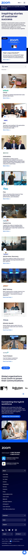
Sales (4, 520)
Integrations (6, 484)
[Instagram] (16, 530)
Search (6, 66)
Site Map (9, 543)
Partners (5, 486)
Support (5, 525)
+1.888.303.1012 (14, 454)
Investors (5, 489)
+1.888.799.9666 (15, 453)
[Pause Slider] (23, 393)
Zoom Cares (6, 496)
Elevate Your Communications (11, 416)
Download (5, 515)
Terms (3, 539)
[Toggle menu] (24, 2)
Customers (5, 477)
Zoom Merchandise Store (9, 509)
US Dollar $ (18, 534)
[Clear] (25, 67)
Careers (5, 481)
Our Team (5, 479)
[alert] (14, 8)
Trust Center (10, 539)
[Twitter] (6, 530)
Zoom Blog (5, 474)
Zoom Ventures (6, 506)
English (4, 534)
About (4, 470)
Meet (19, 2)
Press (4, 491)
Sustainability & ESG (7, 494)
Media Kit (5, 499)
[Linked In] (3, 530)
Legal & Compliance (5, 541)
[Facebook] (13, 530)
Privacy (6, 539)
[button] (24, 552)
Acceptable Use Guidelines (18, 539)
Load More (6, 368)
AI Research (6, 504)
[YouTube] (9, 530)
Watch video (6, 59)
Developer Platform (7, 501)
